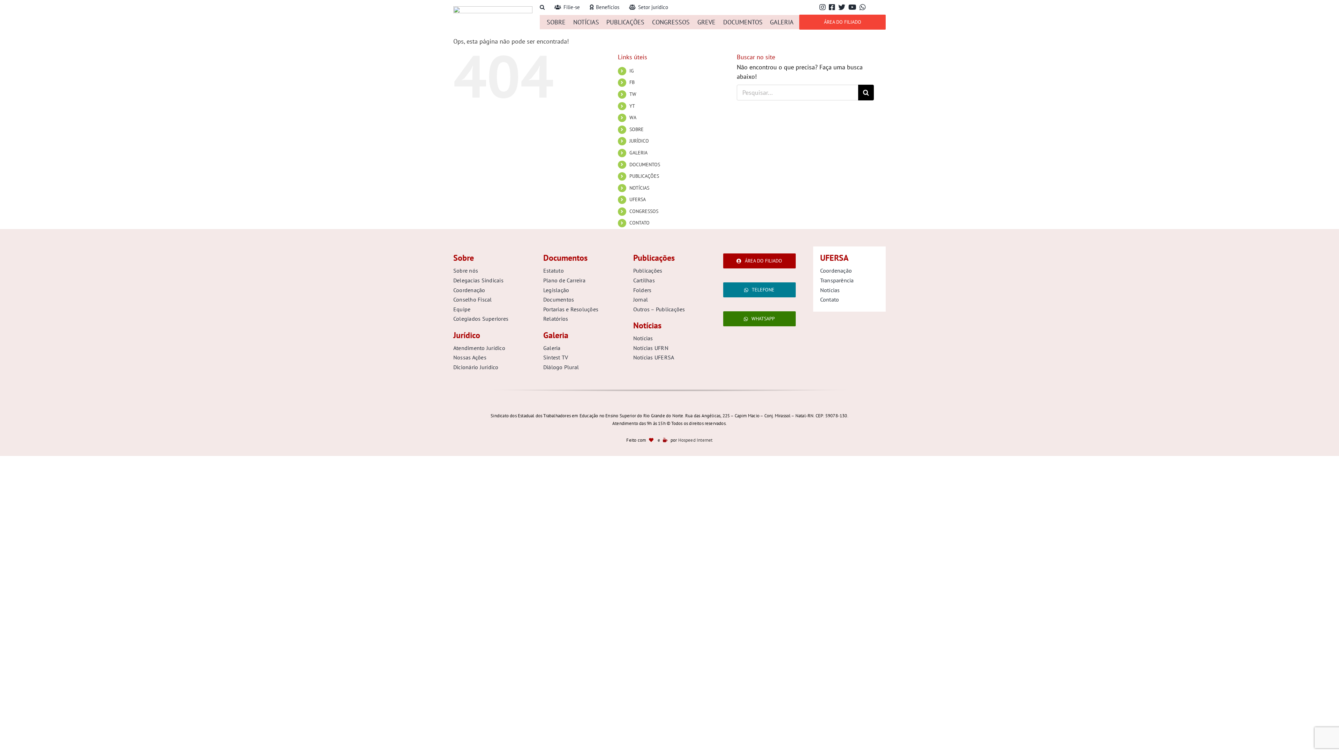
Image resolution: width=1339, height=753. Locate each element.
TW (632, 94)
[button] (542, 7)
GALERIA (638, 153)
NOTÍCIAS (639, 188)
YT (632, 106)
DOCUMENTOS (644, 164)
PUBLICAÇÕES (644, 176)
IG (631, 71)
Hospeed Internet (695, 440)
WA (632, 117)
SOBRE (636, 129)
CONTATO (639, 223)
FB (632, 82)
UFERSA (637, 199)
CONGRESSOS (643, 211)
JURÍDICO (639, 141)
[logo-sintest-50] (492, 9)
